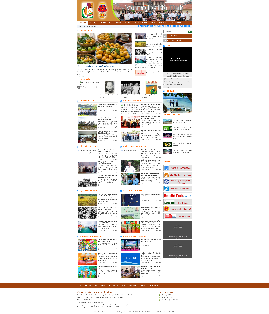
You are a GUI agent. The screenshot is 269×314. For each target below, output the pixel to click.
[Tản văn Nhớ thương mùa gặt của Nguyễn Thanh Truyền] (146, 42)
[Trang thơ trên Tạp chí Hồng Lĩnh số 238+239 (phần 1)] (146, 57)
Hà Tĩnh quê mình (88, 101)
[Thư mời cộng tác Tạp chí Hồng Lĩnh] (146, 71)
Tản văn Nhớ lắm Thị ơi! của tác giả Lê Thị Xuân (97, 66)
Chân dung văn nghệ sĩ (134, 146)
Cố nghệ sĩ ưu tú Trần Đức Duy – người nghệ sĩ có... (154, 36)
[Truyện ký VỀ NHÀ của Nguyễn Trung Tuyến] (146, 49)
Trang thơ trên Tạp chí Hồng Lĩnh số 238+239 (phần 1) (154, 60)
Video (169, 46)
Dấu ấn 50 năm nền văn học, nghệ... (177, 73)
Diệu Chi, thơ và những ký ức (89, 87)
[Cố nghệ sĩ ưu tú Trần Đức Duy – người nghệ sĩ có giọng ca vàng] (146, 34)
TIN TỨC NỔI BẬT (87, 31)
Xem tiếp (115, 110)
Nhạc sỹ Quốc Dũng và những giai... (177, 76)
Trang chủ (82, 286)
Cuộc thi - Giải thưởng (134, 236)
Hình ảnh (170, 91)
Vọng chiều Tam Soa (172, 79)
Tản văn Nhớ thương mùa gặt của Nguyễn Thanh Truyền (154, 44)
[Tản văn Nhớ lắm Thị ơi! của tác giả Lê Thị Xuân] (104, 48)
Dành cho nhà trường (91, 236)
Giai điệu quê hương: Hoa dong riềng (177, 82)
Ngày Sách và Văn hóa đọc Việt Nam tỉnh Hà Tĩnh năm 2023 (182, 137)
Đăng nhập (154, 286)
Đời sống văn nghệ (132, 101)
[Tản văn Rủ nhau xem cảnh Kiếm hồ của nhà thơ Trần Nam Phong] (138, 65)
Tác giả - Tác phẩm (89, 146)
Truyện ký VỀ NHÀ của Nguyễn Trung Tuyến (154, 52)
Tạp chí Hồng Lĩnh (88, 191)
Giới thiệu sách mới (132, 191)
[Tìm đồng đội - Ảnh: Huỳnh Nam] (177, 103)
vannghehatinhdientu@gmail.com (92, 302)
